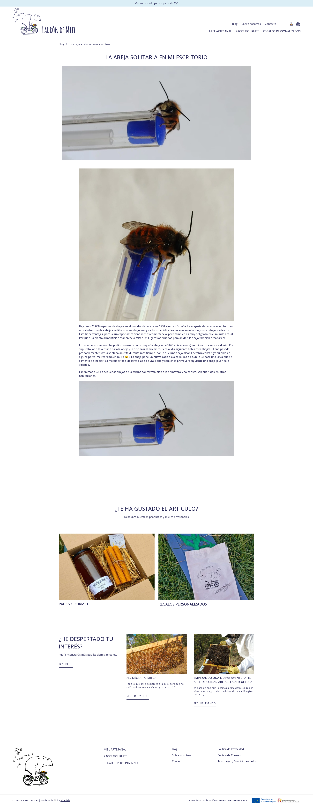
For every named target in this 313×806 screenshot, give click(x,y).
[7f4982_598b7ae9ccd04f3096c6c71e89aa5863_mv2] (157, 635)
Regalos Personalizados (182, 604)
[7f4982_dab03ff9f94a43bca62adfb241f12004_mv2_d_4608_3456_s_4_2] (224, 635)
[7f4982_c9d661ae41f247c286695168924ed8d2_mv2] (206, 535)
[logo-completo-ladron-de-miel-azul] (44, 9)
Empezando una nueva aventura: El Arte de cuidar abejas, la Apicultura (223, 680)
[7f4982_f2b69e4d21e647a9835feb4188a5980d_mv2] (107, 535)
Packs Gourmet (74, 603)
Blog (61, 44)
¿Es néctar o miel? (141, 678)
